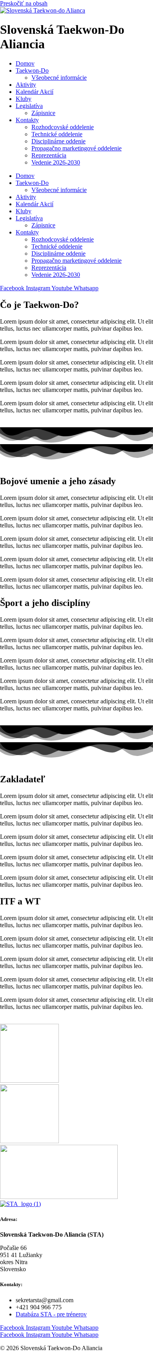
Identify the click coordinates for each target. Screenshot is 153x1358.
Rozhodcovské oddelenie (62, 127)
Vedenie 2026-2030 (55, 162)
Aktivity (26, 84)
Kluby (23, 98)
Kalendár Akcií (34, 91)
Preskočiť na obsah (23, 3)
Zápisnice (43, 113)
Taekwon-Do (32, 70)
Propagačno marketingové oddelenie (76, 148)
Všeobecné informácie (59, 77)
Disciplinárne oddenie (58, 141)
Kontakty (27, 120)
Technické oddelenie (56, 134)
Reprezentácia (48, 155)
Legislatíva (29, 105)
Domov (25, 63)
